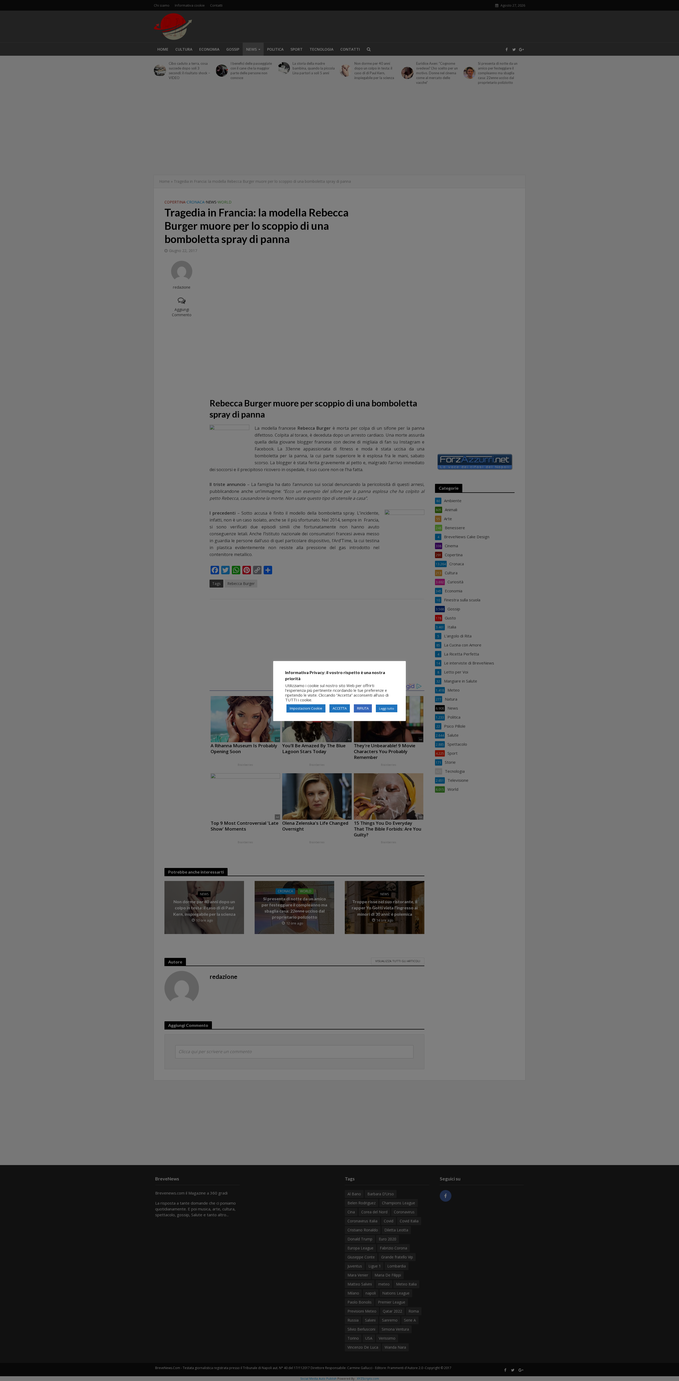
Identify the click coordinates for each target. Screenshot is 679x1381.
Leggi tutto (386, 708)
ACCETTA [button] (340, 708)
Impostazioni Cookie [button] (306, 708)
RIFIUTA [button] (363, 708)
